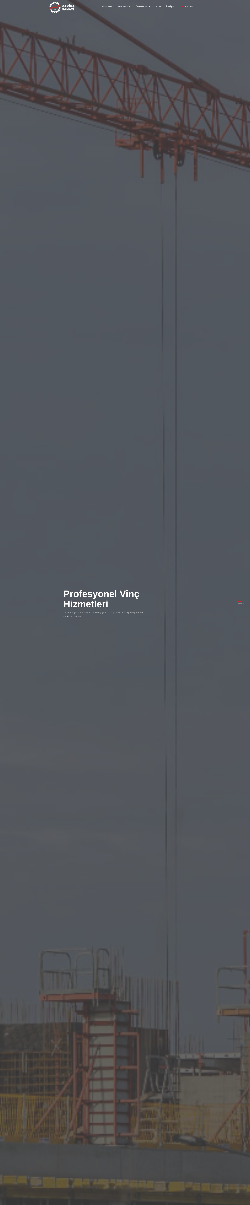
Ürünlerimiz (142, 6)
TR (182, 6)
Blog (158, 6)
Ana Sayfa (107, 6)
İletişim (170, 6)
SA (191, 6)
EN (186, 6)
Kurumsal (123, 6)
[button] (239, 601)
